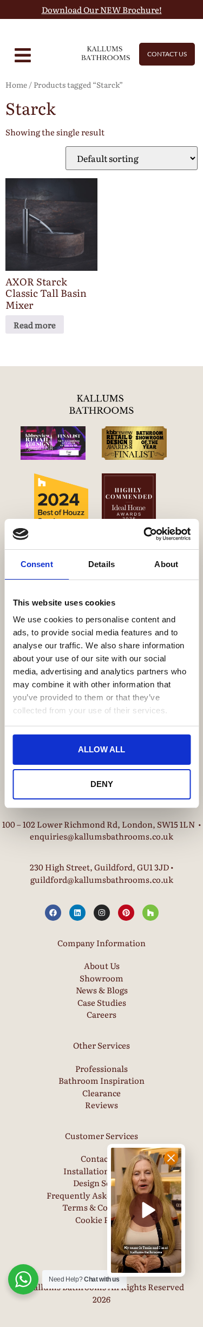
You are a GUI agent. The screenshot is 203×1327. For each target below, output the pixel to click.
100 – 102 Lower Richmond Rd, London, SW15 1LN (98, 824)
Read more (35, 324)
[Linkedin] (77, 913)
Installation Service (101, 1171)
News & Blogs (102, 990)
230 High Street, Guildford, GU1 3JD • (102, 867)
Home (16, 84)
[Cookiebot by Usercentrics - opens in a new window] (145, 534)
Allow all (101, 749)
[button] (146, 1210)
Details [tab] (101, 564)
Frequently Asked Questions (102, 1195)
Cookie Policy (101, 1219)
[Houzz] (150, 913)
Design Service (101, 1182)
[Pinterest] (126, 913)
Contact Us (101, 1158)
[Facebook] (53, 913)
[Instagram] (102, 913)
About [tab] (166, 564)
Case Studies (101, 1002)
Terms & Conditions (101, 1207)
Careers (101, 1014)
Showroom (101, 978)
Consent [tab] (37, 564)
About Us (102, 965)
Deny (101, 784)
